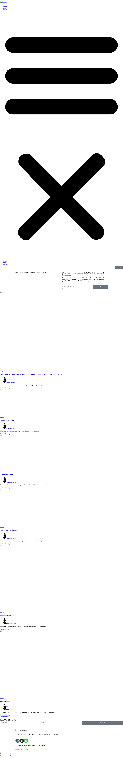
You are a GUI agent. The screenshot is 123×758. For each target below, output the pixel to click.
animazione (3, 471)
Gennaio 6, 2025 (10, 709)
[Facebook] (17, 741)
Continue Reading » (5, 388)
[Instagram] (22, 741)
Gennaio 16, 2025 (11, 623)
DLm (7, 706)
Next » (7, 716)
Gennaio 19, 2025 (11, 538)
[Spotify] (26, 741)
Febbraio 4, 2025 (10, 428)
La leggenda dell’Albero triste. (8, 530)
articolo (2, 417)
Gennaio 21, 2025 (11, 482)
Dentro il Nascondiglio (6, 474)
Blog (1, 371)
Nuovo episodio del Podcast (7, 615)
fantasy (2, 698)
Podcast (5, 9)
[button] (61, 135)
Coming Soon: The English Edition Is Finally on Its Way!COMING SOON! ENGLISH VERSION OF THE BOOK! (33, 374)
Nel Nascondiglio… (5, 701)
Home (5, 6)
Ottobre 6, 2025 (10, 382)
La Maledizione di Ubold (7, 420)
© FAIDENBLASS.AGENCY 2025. (30, 745)
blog (4, 8)
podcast (2, 612)
